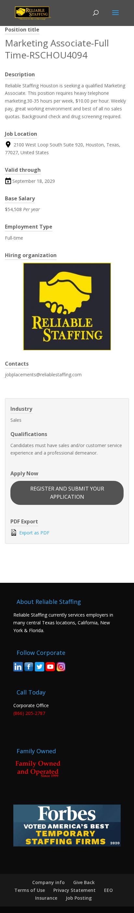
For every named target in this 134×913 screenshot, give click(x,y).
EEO (108, 890)
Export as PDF (33, 533)
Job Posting (79, 898)
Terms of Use (29, 890)
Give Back (84, 882)
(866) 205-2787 (29, 713)
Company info (48, 882)
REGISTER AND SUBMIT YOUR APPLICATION (67, 492)
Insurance (46, 898)
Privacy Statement (74, 890)
